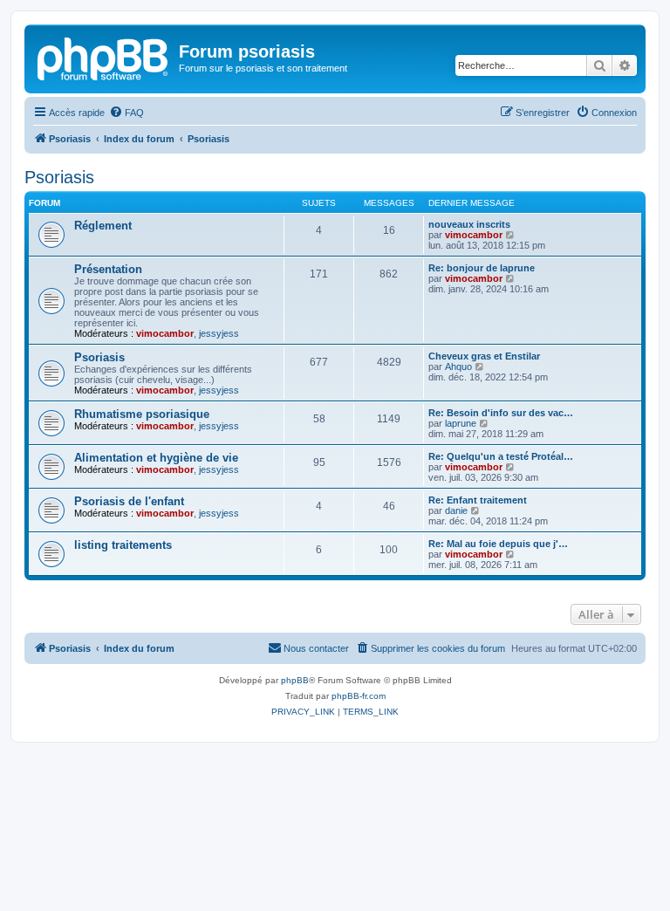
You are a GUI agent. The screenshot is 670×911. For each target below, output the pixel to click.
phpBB (295, 680)
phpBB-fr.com (359, 696)
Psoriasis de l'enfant (129, 501)
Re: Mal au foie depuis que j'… (498, 543)
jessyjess (219, 333)
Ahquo (458, 366)
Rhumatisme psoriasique (141, 414)
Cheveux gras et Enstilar (484, 356)
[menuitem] (126, 112)
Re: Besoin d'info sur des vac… (500, 413)
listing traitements (123, 544)
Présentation (108, 269)
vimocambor (473, 234)
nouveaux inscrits (469, 224)
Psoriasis (59, 177)
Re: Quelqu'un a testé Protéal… (500, 456)
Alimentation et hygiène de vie (156, 457)
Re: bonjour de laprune (481, 268)
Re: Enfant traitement (477, 500)
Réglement (103, 225)
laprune (460, 423)
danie (456, 510)
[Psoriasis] (104, 57)
